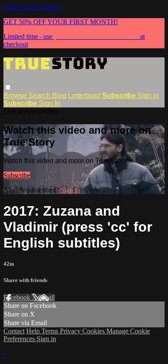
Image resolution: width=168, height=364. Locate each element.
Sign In (49, 103)
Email (47, 297)
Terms (50, 331)
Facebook (17, 297)
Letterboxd (84, 95)
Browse (15, 95)
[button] (8, 87)
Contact (14, 331)
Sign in (148, 95)
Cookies (94, 331)
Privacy (71, 331)
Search (40, 95)
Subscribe (16, 175)
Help (33, 331)
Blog (59, 95)
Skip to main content (31, 7)
